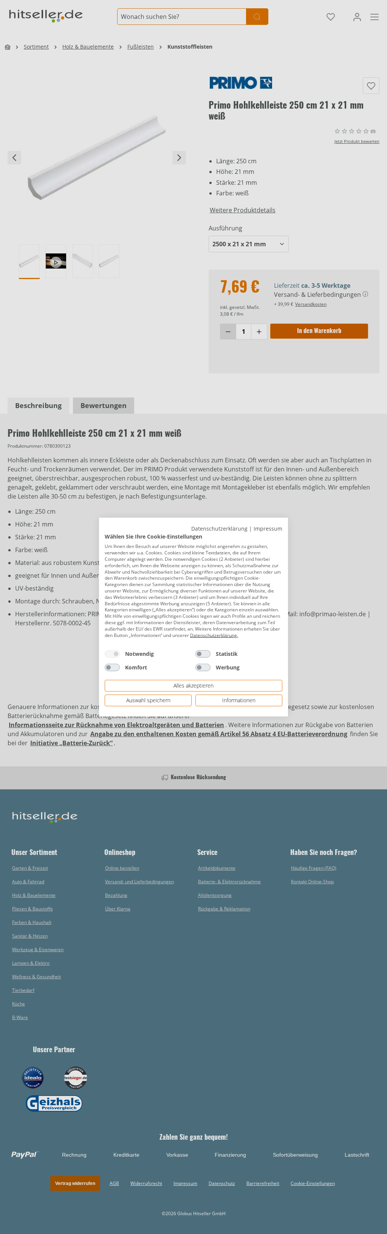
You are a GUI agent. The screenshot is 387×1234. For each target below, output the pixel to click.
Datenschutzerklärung (219, 528)
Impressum (268, 528)
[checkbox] (112, 654)
